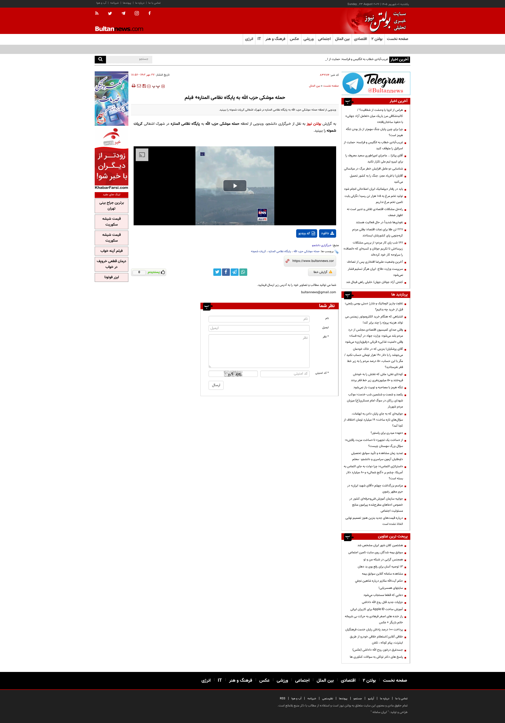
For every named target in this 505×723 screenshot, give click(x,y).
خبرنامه (114, 3)
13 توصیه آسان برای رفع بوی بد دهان (380, 566)
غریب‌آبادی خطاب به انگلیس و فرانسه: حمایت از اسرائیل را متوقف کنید (344, 59)
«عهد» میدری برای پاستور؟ (387, 433)
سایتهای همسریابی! (390, 588)
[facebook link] (226, 272)
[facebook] (149, 14)
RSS (282, 698)
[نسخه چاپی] (133, 86)
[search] (100, 59)
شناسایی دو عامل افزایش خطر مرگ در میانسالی (373, 168)
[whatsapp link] (243, 272)
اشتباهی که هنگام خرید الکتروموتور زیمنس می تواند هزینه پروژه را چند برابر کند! (374, 319)
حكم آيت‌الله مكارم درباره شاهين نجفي (379, 581)
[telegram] (123, 13)
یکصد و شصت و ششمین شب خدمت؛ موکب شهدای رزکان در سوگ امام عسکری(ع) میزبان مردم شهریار (375, 400)
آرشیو (371, 698)
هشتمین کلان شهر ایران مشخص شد (380, 545)
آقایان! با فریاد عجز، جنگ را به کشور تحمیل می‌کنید (376, 178)
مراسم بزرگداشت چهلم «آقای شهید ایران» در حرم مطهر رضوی (375, 488)
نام (327, 318)
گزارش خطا (320, 272)
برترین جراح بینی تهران (111, 206)
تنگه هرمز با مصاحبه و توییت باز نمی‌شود (378, 387)
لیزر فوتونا (111, 277)
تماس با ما (154, 3)
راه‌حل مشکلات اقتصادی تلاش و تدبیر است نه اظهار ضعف (375, 212)
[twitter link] (217, 272)
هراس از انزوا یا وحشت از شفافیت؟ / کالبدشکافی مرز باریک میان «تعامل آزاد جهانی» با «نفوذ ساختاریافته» (374, 116)
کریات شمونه (258, 251)
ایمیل (325, 327)
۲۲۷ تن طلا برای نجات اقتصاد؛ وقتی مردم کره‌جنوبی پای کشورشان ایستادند (377, 232)
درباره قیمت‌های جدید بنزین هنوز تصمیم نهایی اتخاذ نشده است (374, 521)
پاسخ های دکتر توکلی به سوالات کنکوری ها (376, 657)
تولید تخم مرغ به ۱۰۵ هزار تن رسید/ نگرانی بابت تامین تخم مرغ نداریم (374, 199)
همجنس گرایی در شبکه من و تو (383, 559)
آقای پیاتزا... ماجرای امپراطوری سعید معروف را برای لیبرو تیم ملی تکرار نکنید (374, 158)
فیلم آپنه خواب (111, 251)
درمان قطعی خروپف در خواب (111, 264)
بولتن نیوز (314, 124)
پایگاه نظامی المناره (280, 251)
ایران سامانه (379, 712)
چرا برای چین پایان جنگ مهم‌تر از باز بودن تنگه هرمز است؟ (374, 132)
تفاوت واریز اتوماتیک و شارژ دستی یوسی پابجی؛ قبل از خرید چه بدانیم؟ (374, 306)
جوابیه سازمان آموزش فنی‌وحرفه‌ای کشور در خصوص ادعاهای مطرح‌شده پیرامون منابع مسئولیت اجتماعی (376, 504)
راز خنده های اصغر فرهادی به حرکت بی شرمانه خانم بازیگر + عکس (374, 619)
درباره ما (139, 3)
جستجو (358, 698)
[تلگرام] (375, 83)
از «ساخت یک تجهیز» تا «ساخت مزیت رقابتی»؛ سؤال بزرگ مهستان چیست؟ (374, 443)
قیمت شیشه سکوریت (111, 222)
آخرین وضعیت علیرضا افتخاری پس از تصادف (375, 262)
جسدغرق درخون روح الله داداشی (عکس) (377, 649)
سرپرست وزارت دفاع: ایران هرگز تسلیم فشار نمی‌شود (375, 272)
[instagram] (136, 13)
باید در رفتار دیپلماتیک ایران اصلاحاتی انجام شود (373, 189)
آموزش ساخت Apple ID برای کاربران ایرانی (376, 609)
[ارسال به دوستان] (139, 86)
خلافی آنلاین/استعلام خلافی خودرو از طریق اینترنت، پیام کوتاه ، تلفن (376, 639)
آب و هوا (101, 3)
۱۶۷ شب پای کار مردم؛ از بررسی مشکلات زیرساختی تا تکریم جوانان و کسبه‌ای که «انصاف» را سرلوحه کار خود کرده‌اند (373, 248)
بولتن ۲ (376, 39)
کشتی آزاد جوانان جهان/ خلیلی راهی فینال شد (374, 282)
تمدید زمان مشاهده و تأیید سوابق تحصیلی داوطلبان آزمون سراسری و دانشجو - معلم (377, 456)
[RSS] (98, 14)
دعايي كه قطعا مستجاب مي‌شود (383, 595)
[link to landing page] (384, 21)
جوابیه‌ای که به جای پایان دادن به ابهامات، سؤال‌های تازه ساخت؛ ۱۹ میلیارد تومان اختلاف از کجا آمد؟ (373, 419)
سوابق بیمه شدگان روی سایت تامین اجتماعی (375, 552)
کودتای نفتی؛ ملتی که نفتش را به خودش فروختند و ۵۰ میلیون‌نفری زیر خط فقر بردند (377, 377)
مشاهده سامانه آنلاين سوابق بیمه (382, 573)
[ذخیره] (144, 86)
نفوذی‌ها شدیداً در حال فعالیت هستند (379, 222)
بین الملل (314, 86)
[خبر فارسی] (111, 158)
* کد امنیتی (322, 373)
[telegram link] (235, 272)
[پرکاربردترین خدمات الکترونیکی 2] (111, 98)
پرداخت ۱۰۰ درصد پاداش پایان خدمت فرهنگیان (374, 629)
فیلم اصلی (317, 247)
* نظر (326, 337)
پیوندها (127, 3)
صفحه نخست (397, 39)
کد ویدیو (304, 233)
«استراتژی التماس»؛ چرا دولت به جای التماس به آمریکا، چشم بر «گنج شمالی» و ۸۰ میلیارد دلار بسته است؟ (373, 472)
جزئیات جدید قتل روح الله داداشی (382, 602)
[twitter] (109, 14)
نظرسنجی (327, 698)
